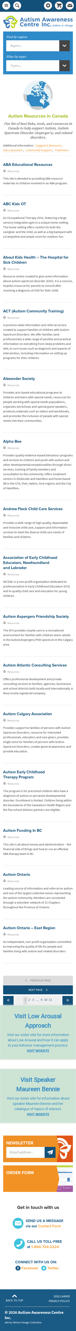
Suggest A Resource (48, 145)
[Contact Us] (69, 6)
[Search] (17, 6)
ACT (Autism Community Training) (33, 311)
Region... (16, 46)
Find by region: (17, 37)
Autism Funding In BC (22, 830)
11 (50, 1000)
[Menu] (6, 6)
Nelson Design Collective (27, 1322)
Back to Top (14, 1300)
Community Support (38, 150)
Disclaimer (62, 1296)
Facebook (29, 1268)
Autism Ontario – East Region (29, 928)
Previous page (38, 980)
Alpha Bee (12, 441)
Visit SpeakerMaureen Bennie (38, 1084)
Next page (38, 989)
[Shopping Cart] (59, 6)
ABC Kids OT (14, 204)
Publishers (62, 150)
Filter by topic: (16, 57)
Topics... (16, 66)
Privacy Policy (59, 1301)
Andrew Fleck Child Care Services (33, 509)
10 (45, 1000)
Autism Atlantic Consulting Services (35, 665)
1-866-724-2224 (45, 1247)
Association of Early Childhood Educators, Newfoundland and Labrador (30, 562)
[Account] (48, 6)
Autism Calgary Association (27, 714)
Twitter (53, 1268)
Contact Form (49, 1226)
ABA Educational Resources (27, 164)
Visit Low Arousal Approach (38, 1020)
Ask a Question (13, 150)
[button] (38, 1032)
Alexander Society (19, 378)
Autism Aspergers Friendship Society (36, 616)
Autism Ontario (16, 874)
